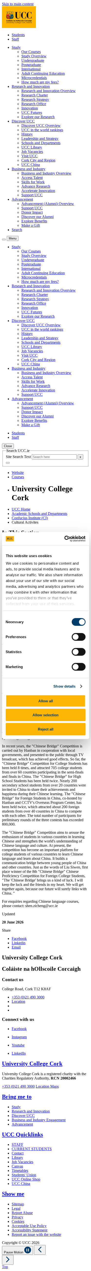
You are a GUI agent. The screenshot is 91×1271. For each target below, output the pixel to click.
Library (17, 1157)
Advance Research (35, 186)
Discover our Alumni (37, 217)
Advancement (22, 1124)
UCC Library (31, 147)
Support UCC (32, 195)
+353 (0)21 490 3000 (28, 997)
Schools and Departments (40, 143)
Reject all (45, 729)
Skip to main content (17, 4)
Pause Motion (14, 1252)
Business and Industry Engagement (39, 1120)
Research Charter (34, 95)
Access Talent (32, 178)
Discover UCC (23, 1116)
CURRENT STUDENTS (32, 1149)
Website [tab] (18, 473)
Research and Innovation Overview (48, 91)
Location (18, 1001)
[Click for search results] (8, 463)
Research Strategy (35, 99)
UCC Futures (31, 112)
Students (18, 35)
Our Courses (31, 52)
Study (16, 1107)
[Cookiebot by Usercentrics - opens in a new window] (64, 539)
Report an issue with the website (36, 1234)
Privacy (17, 1217)
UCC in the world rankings (42, 130)
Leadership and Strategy (39, 139)
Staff (15, 39)
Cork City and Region (38, 160)
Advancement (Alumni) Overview (47, 204)
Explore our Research (38, 117)
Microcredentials (34, 78)
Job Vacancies (32, 152)
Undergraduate (32, 60)
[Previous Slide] (40, 1250)
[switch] (78, 637)
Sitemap (18, 1204)
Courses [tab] (18, 477)
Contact (18, 1153)
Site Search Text (19, 457)
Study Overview (34, 56)
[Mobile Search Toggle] (4, 239)
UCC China (30, 165)
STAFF (17, 1144)
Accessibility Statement (29, 1230)
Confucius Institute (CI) (30, 518)
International (31, 69)
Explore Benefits (34, 221)
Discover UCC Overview (41, 125)
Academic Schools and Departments (39, 514)
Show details (64, 686)
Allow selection (45, 715)
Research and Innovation (31, 1111)
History (27, 134)
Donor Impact (32, 212)
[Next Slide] (8, 1260)
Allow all (45, 701)
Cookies (18, 1221)
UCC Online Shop (26, 1179)
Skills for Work (33, 182)
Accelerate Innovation (38, 191)
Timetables (20, 1170)
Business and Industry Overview (46, 173)
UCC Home (21, 509)
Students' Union (24, 1175)
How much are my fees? (40, 82)
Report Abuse (22, 1213)
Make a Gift (30, 225)
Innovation (29, 108)
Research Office (33, 104)
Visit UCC (29, 156)
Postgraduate (31, 65)
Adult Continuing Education (43, 73)
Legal (16, 1208)
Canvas (17, 1166)
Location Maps (47, 1086)
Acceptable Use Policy (29, 1226)
